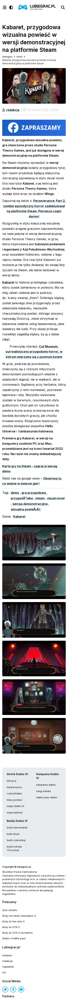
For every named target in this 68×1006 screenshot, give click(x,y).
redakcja (13, 110)
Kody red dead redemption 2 (19, 915)
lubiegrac (7, 56)
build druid (13, 833)
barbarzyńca (14, 787)
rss (4, 972)
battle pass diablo (46, 797)
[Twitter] (5, 989)
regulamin (8, 966)
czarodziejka (14, 793)
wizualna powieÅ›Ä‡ (26, 509)
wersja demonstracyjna (30, 504)
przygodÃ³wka (22, 498)
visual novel (56, 498)
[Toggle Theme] (11, 7)
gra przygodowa (34, 493)
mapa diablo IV (15, 806)
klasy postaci (14, 799)
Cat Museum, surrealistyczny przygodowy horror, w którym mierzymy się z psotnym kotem (34, 352)
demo (15, 493)
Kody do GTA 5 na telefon (17, 932)
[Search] (63, 7)
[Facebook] (13, 989)
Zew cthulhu (9, 910)
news (19, 56)
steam (40, 498)
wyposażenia (14, 812)
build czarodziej (16, 840)
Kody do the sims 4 (13, 921)
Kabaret (8, 282)
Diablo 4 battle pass (14, 938)
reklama (7, 955)
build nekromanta (17, 827)
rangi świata (43, 791)
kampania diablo (46, 784)
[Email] (21, 989)
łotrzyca (11, 780)
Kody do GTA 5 (11, 927)
